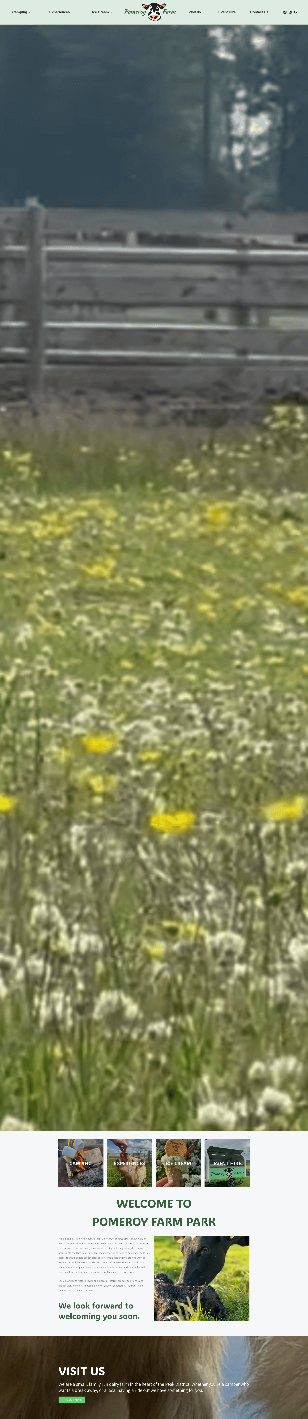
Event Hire (227, 12)
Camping (19, 12)
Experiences (59, 12)
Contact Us (259, 12)
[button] (21, 12)
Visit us (194, 12)
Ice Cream (100, 12)
